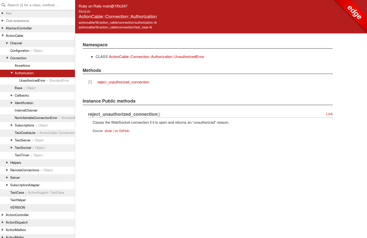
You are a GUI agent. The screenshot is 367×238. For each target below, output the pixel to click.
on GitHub (122, 130)
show (108, 130)
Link (329, 113)
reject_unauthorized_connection (123, 81)
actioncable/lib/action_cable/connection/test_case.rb (115, 27)
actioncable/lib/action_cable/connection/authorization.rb (118, 22)
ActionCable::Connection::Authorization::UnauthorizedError (156, 56)
